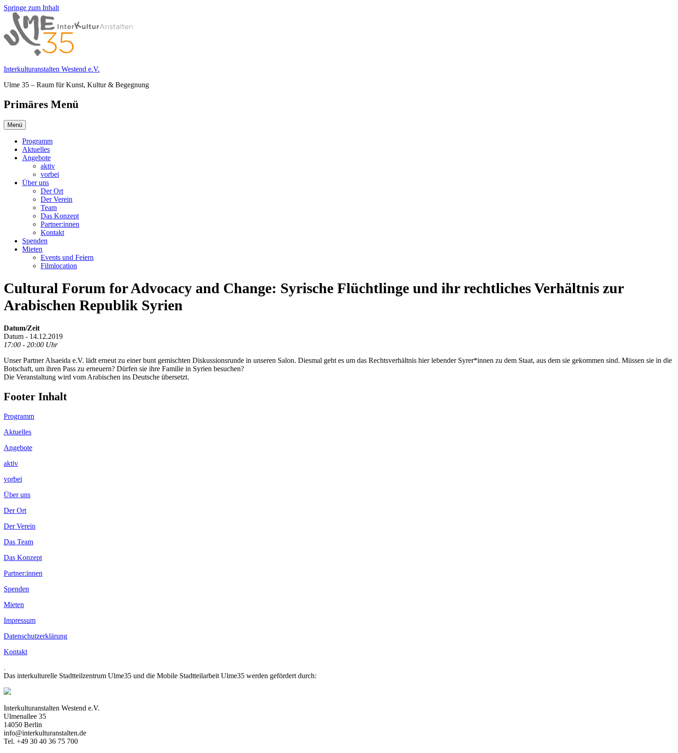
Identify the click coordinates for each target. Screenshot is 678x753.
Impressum (20, 620)
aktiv (48, 166)
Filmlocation (59, 266)
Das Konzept (60, 216)
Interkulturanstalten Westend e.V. (52, 69)
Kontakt (52, 232)
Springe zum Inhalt (31, 8)
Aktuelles (36, 149)
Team (49, 207)
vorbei (50, 174)
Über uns (35, 183)
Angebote (36, 158)
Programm (37, 141)
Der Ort (52, 191)
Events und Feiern (67, 257)
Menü (14, 124)
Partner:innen (60, 224)
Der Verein (56, 199)
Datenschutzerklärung (35, 636)
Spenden (35, 241)
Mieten (32, 249)
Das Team (18, 542)
